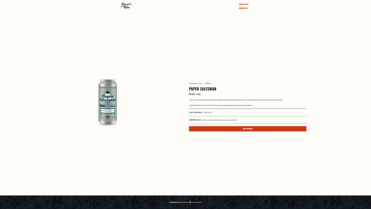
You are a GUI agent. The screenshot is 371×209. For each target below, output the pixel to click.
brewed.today (174, 202)
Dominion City (195, 83)
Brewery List (243, 8)
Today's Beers (243, 4)
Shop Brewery (248, 129)
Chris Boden (198, 202)
